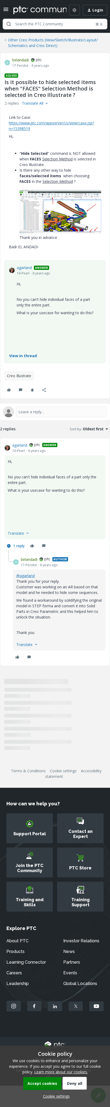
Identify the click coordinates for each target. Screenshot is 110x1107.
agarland (24, 267)
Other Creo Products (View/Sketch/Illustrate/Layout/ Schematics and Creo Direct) (53, 42)
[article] (55, 496)
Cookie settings (63, 770)
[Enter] (9, 24)
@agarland (25, 575)
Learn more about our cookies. (61, 1071)
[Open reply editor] (55, 411)
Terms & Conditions (28, 770)
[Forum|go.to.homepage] (36, 10)
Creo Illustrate (19, 375)
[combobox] (55, 24)
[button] (6, 11)
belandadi (20, 59)
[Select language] (74, 10)
